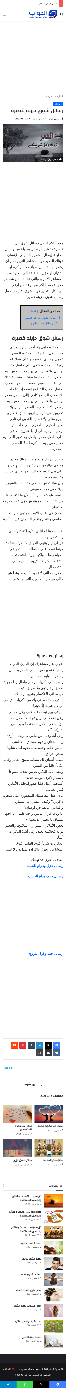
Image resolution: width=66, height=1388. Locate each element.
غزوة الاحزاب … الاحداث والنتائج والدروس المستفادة (25, 1214)
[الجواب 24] (43, 14)
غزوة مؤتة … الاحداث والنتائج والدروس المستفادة (26, 1229)
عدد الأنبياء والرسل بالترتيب (27, 1321)
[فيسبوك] (56, 1045)
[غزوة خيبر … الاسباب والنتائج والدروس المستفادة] (53, 1201)
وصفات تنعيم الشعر (30, 1274)
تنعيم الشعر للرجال (31, 1259)
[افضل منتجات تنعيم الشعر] (53, 1310)
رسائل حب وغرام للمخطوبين (23, 1128)
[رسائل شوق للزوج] (17, 1148)
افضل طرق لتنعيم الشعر (28, 1290)
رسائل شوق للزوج (22, 1160)
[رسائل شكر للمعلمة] (49, 1148)
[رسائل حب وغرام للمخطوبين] (17, 1114)
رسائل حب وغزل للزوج (46, 953)
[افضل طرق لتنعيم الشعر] (53, 1294)
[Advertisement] (33, 56)
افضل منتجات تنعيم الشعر (27, 1306)
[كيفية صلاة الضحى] (53, 1341)
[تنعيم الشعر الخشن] (53, 1247)
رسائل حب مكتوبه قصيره (50, 1126)
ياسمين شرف (55, 118)
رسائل (47, 96)
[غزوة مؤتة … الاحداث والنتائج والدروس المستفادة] (53, 1232)
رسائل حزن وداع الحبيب (45, 876)
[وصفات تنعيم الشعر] (53, 1279)
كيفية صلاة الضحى (31, 1337)
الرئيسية (56, 96)
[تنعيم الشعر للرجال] (53, 1263)
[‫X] (48, 1045)
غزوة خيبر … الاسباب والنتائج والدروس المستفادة (26, 1198)
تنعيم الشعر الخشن (31, 1243)
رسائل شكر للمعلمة (53, 1160)
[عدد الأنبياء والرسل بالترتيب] (53, 1326)
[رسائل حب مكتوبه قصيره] (49, 1114)
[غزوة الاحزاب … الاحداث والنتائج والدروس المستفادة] (53, 1216)
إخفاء (33, 311)
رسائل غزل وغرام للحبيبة (45, 866)
